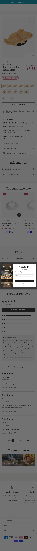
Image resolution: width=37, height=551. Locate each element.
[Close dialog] (35, 264)
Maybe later (24, 285)
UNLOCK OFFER (24, 280)
